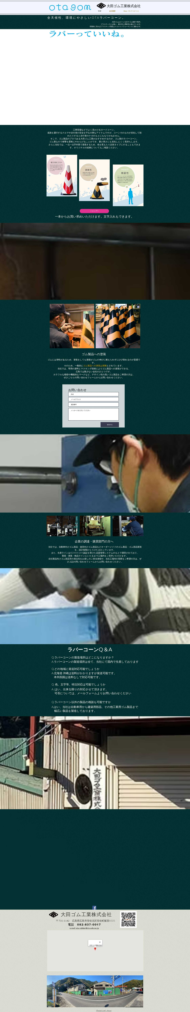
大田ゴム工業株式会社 (86, 914)
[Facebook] (94, 908)
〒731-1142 (64, 920)
